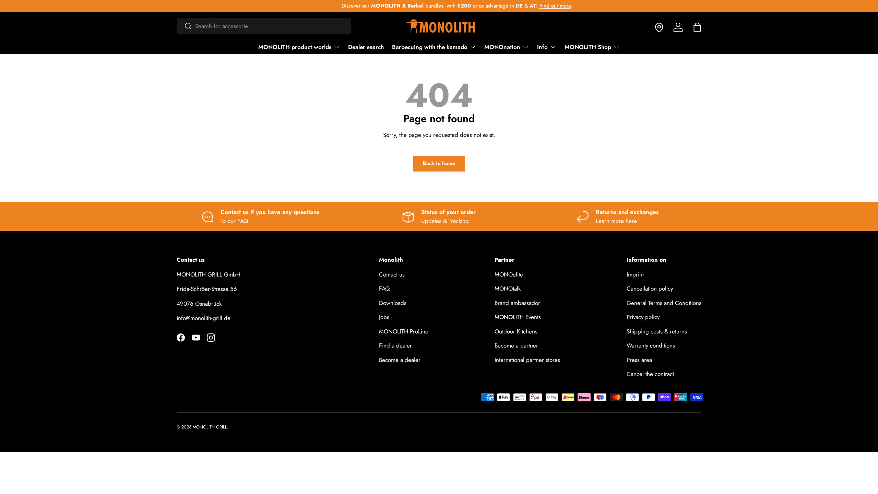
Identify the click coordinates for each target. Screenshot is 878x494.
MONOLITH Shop (588, 47)
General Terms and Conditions (664, 303)
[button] (697, 27)
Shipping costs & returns (657, 331)
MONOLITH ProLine (403, 331)
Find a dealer (395, 345)
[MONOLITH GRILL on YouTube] (195, 337)
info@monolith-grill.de (203, 318)
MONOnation (502, 47)
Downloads (392, 303)
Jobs (384, 317)
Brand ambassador (517, 303)
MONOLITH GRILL (210, 427)
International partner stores (527, 360)
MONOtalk (508, 288)
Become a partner (516, 345)
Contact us (392, 274)
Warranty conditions (651, 345)
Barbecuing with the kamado (429, 47)
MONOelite (509, 274)
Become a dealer (399, 360)
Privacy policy (643, 317)
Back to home (439, 163)
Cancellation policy (650, 288)
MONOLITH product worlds (294, 47)
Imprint (635, 274)
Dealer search (366, 47)
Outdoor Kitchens (516, 331)
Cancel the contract (650, 374)
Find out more (537, 6)
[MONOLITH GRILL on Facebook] (180, 337)
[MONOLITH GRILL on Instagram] (210, 337)
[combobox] (264, 26)
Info (542, 47)
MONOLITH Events (518, 317)
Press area (639, 360)
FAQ (384, 288)
